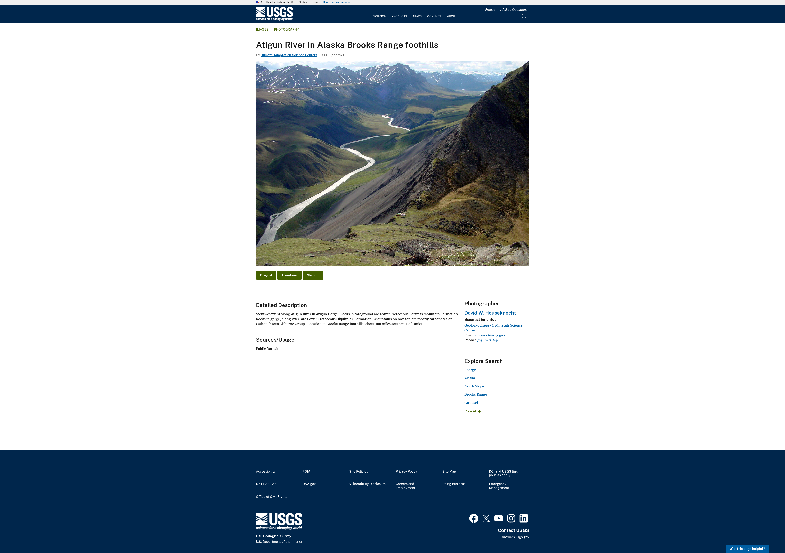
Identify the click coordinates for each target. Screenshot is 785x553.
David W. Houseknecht (490, 313)
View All (471, 411)
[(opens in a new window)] (473, 518)
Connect (434, 16)
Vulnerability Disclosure (367, 484)
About (452, 16)
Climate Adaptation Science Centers (289, 55)
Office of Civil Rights (271, 497)
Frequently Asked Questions (506, 10)
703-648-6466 (489, 340)
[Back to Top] (770, 538)
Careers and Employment (405, 486)
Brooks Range (475, 394)
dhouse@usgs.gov (490, 335)
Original (266, 275)
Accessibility (266, 471)
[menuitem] (379, 14)
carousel (471, 403)
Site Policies (358, 471)
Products (399, 16)
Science (379, 16)
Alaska (469, 378)
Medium (313, 275)
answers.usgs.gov (515, 537)
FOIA (306, 471)
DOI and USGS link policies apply (503, 473)
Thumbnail (289, 275)
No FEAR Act (266, 484)
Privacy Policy (406, 471)
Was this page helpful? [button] (747, 549)
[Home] (274, 20)
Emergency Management (499, 486)
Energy (470, 370)
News (417, 16)
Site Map (449, 471)
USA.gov (309, 484)
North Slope (474, 386)
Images (262, 30)
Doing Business (453, 484)
